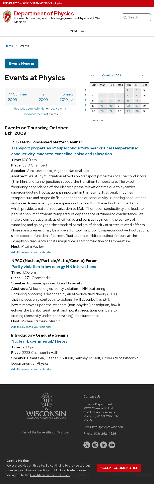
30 (137, 111)
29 (128, 111)
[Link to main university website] (46, 420)
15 (128, 100)
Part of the (46, 432)
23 (137, 106)
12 (101, 100)
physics (58, 3)
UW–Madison (27, 3)
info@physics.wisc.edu (107, 427)
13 (110, 100)
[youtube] (111, 444)
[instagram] (95, 444)
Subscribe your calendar (30, 108)
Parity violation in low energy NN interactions (53, 266)
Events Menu (21, 63)
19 (102, 106)
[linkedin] (103, 444)
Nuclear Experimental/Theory (39, 341)
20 (111, 106)
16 (137, 100)
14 (119, 100)
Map (86, 420)
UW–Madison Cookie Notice (50, 475)
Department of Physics (44, 13)
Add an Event (97, 120)
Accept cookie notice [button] (119, 468)
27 (111, 111)
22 (128, 106)
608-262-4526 (105, 434)
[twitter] (86, 444)
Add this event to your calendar (31, 252)
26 (102, 111)
